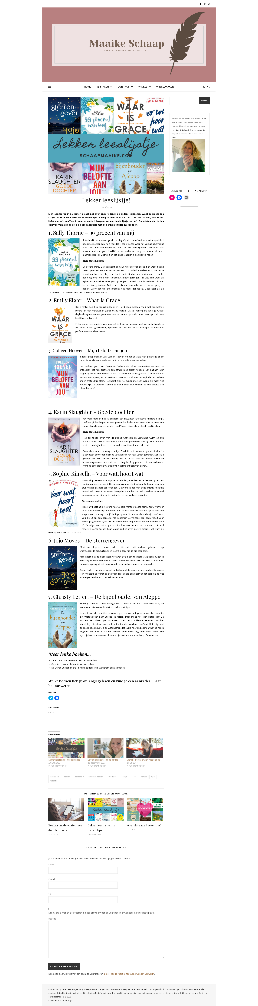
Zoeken (204, 100)
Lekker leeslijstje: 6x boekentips (102, 759)
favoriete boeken (96, 776)
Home (87, 86)
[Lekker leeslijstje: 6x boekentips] (105, 748)
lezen (134, 776)
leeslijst (124, 776)
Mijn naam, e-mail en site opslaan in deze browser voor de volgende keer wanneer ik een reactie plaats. (101, 912)
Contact (123, 86)
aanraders (54, 776)
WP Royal (68, 1000)
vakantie (53, 781)
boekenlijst (79, 776)
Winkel (142, 86)
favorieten (112, 776)
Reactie (52, 918)
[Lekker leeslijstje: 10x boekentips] (66, 748)
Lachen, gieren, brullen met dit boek (143, 759)
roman (144, 776)
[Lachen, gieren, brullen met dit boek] (144, 748)
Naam (51, 864)
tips (153, 776)
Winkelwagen (165, 86)
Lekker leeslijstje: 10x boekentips (64, 759)
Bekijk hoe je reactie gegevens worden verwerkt (129, 973)
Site (50, 894)
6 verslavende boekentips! (144, 825)
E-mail (51, 879)
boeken (67, 776)
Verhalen (103, 86)
